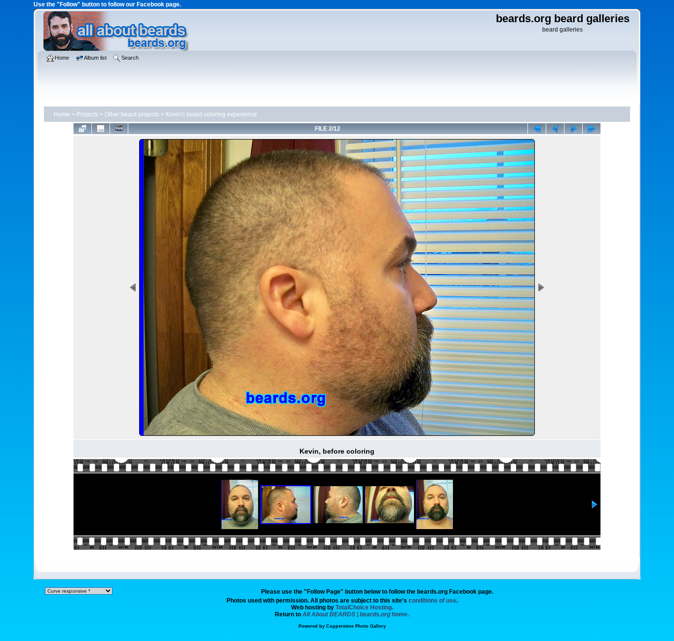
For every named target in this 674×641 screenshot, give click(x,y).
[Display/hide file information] (101, 128)
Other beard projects (132, 114)
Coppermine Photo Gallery (356, 626)
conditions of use (432, 600)
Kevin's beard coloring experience (211, 114)
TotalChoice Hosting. (364, 607)
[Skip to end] (591, 128)
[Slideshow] (119, 128)
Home (62, 114)
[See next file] (573, 128)
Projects (87, 114)
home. (355, 614)
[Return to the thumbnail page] (82, 128)
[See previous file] (555, 128)
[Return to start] (537, 128)
